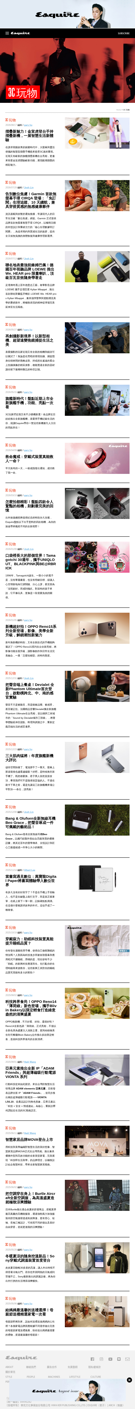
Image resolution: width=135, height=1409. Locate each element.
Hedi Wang (30, 1062)
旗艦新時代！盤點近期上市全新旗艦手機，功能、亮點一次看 (29, 402)
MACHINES (54, 1377)
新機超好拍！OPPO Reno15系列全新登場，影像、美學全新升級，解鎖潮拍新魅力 (30, 630)
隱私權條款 (94, 1367)
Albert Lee (29, 870)
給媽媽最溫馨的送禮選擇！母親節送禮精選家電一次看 (29, 1312)
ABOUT (9, 1367)
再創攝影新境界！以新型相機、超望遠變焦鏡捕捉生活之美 (29, 340)
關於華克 (10, 1372)
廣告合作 (52, 1367)
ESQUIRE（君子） (97, 1405)
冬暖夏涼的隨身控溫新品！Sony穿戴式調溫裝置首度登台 (29, 1258)
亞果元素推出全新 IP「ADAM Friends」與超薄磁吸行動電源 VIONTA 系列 (30, 1072)
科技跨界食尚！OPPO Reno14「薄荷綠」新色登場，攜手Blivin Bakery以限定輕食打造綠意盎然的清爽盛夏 (31, 1008)
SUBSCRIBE (124, 33)
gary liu (28, 125)
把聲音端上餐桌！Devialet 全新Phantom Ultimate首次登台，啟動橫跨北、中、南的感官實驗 (29, 691)
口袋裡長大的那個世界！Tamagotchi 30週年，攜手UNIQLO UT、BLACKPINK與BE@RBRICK (30, 561)
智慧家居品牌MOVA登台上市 (29, 1139)
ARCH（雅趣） (117, 1405)
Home (118, 110)
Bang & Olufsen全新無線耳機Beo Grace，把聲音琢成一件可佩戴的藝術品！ (30, 822)
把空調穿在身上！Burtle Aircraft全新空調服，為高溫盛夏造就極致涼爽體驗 (30, 1198)
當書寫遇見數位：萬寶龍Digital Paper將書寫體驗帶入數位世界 (30, 880)
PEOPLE (31, 1377)
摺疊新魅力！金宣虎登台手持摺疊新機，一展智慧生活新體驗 (29, 135)
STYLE (8, 1377)
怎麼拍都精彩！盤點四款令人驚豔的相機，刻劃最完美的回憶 (29, 506)
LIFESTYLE (74, 1377)
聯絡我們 (31, 1367)
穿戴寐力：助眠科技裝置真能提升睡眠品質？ (29, 941)
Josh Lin (29, 187)
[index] (20, 33)
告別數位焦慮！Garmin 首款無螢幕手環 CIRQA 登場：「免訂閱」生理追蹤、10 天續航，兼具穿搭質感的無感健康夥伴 (30, 200)
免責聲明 (73, 1367)
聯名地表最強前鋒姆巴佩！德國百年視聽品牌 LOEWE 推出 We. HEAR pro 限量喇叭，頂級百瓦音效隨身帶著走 (29, 271)
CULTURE (96, 1377)
